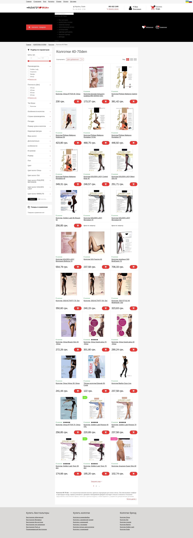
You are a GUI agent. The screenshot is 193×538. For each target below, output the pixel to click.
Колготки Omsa (125, 517)
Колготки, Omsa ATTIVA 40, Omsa (68, 94)
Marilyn (32, 74)
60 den (32, 95)
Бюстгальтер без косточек (34, 522)
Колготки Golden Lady (127, 527)
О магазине (37, 1)
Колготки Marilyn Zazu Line (121, 383)
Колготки (33, 106)
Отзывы (58, 1)
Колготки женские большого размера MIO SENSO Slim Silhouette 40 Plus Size (94, 96)
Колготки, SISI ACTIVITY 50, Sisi (95, 301)
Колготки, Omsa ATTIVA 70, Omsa (68, 425)
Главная (29, 1)
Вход (136, 6)
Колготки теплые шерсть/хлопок (83, 527)
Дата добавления (73, 59)
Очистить (43, 199)
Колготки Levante (125, 522)
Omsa (32, 76)
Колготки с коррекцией (80, 522)
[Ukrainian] (187, 3)
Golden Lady (34, 69)
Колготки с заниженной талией (83, 520)
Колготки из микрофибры (81, 517)
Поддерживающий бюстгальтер (36, 529)
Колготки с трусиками (80, 524)
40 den (32, 90)
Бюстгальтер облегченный (34, 517)
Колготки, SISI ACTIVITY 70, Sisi (68, 301)
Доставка (73, 1)
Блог (44, 1)
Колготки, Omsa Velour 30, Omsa (68, 383)
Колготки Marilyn (125, 524)
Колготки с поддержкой (80, 529)
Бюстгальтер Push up (33, 527)
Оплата (65, 1)
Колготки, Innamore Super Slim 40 (124, 466)
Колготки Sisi (124, 520)
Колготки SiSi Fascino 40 (93, 259)
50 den (32, 92)
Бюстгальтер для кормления (35, 524)
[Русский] (190, 3)
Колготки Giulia (125, 529)
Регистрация (137, 9)
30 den (32, 88)
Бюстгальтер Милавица (34, 520)
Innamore (33, 72)
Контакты (51, 1)
